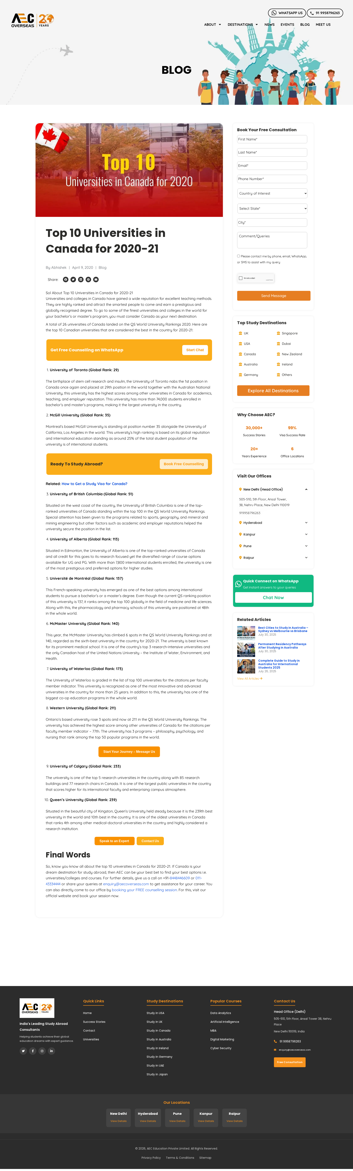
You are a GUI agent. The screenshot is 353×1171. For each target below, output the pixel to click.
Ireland (287, 364)
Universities (91, 1039)
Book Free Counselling (184, 464)
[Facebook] (32, 1051)
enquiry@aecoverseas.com (126, 884)
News (270, 24)
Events (287, 24)
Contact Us (150, 841)
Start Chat (195, 350)
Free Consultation (290, 1062)
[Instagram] (42, 1051)
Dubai (286, 344)
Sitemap (205, 1158)
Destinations (240, 24)
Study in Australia (159, 1039)
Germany (250, 375)
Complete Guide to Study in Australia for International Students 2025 (279, 664)
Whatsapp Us (291, 13)
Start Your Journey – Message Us (129, 751)
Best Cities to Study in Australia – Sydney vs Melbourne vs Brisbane (283, 629)
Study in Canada (158, 1031)
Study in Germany (159, 1057)
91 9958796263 (328, 13)
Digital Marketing (222, 1039)
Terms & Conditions (180, 1158)
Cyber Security (220, 1048)
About (210, 24)
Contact (89, 1031)
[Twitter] (23, 1051)
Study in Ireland (158, 1048)
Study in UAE (155, 1065)
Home (87, 1013)
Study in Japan (157, 1074)
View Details (119, 1121)
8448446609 (180, 878)
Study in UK (154, 1022)
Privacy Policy (151, 1158)
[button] (65, 279)
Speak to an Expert (114, 841)
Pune (247, 546)
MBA (213, 1031)
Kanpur (249, 534)
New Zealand (291, 354)
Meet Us (323, 24)
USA (246, 344)
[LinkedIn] (51, 1051)
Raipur (248, 557)
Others (286, 375)
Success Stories (94, 1022)
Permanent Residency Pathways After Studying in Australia (282, 646)
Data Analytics (220, 1013)
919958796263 (249, 513)
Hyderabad (252, 522)
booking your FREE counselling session (144, 889)
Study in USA (155, 1013)
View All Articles (248, 678)
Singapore (289, 333)
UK (245, 333)
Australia (250, 364)
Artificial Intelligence (224, 1022)
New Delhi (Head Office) (263, 489)
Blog (305, 24)
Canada (249, 354)
